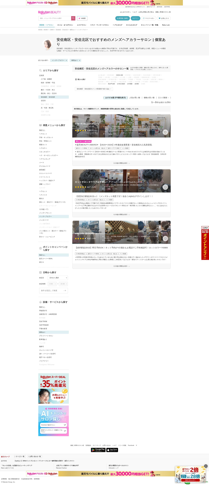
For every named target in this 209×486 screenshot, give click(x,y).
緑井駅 (137, 84)
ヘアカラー (43, 148)
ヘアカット (43, 134)
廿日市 (43, 100)
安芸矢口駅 (119, 75)
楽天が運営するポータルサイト (119, 465)
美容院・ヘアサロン (46, 25)
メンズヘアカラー (78, 48)
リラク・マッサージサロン (99, 25)
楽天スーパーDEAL (46, 258)
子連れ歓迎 (43, 328)
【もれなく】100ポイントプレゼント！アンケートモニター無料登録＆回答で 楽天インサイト (44, 461)
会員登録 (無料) (122, 18)
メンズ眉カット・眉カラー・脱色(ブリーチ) (53, 232)
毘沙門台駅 (111, 84)
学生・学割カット (45, 141)
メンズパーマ (44, 220)
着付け (41, 198)
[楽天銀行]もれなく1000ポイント (135, 7)
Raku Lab (166, 25)
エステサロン (81, 25)
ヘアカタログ (117, 25)
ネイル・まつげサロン (65, 25)
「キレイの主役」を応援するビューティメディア (16, 465)
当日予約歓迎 (44, 325)
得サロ (41, 262)
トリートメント (44, 177)
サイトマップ (97, 445)
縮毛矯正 (42, 170)
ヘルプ (134, 12)
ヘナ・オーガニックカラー (48, 155)
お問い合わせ (107, 445)
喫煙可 (41, 346)
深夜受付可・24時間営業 (48, 314)
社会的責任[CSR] (26, 479)
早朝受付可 (43, 310)
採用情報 (37, 479)
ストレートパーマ (45, 173)
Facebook (131, 445)
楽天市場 (167, 7)
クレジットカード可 (46, 350)
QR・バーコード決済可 (47, 354)
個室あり (72, 29)
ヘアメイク (43, 195)
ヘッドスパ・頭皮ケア (47, 180)
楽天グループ (151, 7)
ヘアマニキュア (44, 159)
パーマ (41, 162)
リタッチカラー (44, 152)
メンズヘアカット (45, 213)
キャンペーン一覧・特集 (149, 25)
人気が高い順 (134, 98)
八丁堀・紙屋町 (46, 79)
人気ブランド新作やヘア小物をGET (67, 465)
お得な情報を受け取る (146, 12)
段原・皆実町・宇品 (48, 83)
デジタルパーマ (44, 166)
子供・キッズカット (46, 137)
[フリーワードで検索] (73, 18)
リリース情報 (122, 445)
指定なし (42, 130)
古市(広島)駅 (121, 84)
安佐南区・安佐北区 (62, 29)
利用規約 (88, 445)
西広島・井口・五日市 (49, 93)
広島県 (52, 29)
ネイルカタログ (131, 25)
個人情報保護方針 (14, 479)
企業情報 (4, 479)
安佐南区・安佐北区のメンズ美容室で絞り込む (93, 89)
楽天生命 (159, 7)
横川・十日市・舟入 (48, 90)
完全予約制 (43, 321)
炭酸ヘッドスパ (44, 184)
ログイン (135, 18)
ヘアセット (43, 191)
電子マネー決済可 (45, 357)
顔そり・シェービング (47, 237)
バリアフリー (44, 361)
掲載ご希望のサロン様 (163, 12)
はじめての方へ (125, 12)
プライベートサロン (46, 336)
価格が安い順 (149, 98)
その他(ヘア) (43, 209)
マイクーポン (149, 18)
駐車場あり (43, 339)
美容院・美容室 (43, 29)
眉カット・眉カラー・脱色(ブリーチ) (52, 202)
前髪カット (43, 144)
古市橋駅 (129, 84)
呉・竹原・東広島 (47, 108)
